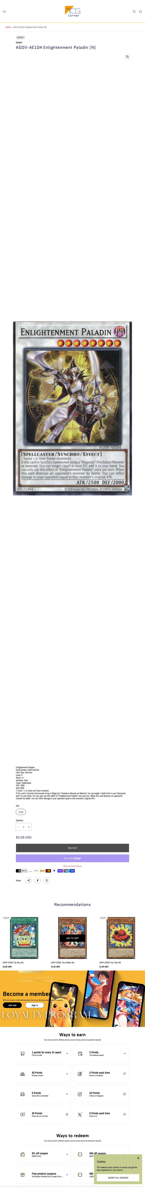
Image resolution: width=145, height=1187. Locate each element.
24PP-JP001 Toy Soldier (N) (62, 962)
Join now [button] (12, 1005)
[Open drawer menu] (4, 11)
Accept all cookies (118, 1177)
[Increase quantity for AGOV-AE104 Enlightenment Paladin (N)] (28, 826)
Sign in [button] (35, 1005)
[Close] (138, 1158)
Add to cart (72, 938)
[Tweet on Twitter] (47, 880)
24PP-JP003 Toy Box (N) (13, 962)
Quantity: (20, 820)
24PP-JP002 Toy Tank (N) (110, 962)
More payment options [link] (72, 865)
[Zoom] (127, 57)
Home (8, 27)
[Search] (134, 11)
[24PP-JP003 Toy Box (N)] (24, 938)
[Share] (28, 880)
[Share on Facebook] (38, 880)
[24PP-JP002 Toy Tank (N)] (120, 938)
